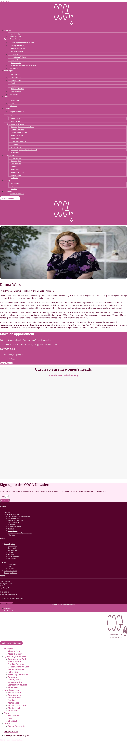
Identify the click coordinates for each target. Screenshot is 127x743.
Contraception (16, 77)
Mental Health (16, 92)
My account (15, 100)
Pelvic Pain (14, 54)
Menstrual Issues (17, 51)
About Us (7, 30)
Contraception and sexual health (19, 516)
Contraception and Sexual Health (22, 43)
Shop (6, 97)
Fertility (13, 83)
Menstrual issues (13, 522)
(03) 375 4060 (6, 592)
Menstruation (15, 74)
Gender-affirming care (18, 48)
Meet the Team (15, 36)
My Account (12, 564)
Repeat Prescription (17, 112)
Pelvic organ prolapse (15, 527)
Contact (7, 108)
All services (11, 535)
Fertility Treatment (17, 45)
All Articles (14, 94)
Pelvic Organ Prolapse (18, 57)
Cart (12, 103)
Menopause (15, 86)
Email (2, 496)
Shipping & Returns (10, 573)
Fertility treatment (14, 518)
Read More (15, 408)
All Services (14, 68)
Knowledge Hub (9, 71)
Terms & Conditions (10, 571)
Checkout (13, 106)
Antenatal (14, 60)
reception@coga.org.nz (9, 594)
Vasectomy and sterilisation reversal (23, 66)
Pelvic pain (11, 525)
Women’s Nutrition (17, 89)
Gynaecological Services (12, 39)
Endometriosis (16, 80)
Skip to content (4, 1)
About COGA (15, 34)
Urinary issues (16, 63)
